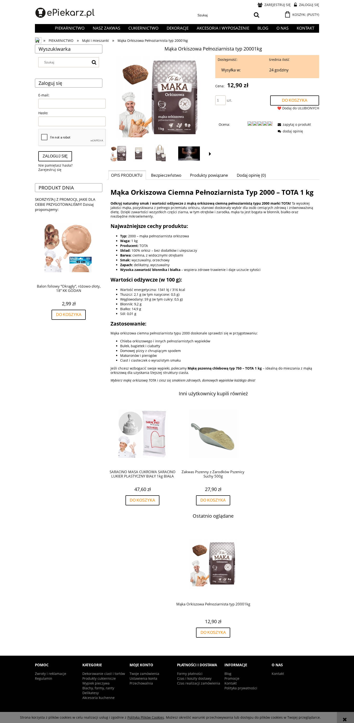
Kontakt (230, 683)
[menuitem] (70, 28)
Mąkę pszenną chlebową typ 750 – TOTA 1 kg (225, 368)
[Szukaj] (256, 15)
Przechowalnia (141, 683)
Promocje (231, 678)
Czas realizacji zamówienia (198, 683)
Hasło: (43, 113)
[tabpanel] (213, 285)
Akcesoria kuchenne (98, 697)
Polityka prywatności (240, 688)
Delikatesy (90, 693)
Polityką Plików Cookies (145, 717)
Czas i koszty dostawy (194, 678)
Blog (227, 673)
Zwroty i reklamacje (50, 673)
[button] (210, 154)
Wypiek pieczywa (96, 683)
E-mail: (43, 95)
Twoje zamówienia (144, 673)
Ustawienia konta (143, 678)
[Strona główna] (65, 13)
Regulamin (43, 678)
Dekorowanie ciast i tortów (103, 673)
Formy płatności (190, 673)
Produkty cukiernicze (99, 678)
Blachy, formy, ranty (98, 688)
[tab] (127, 175)
